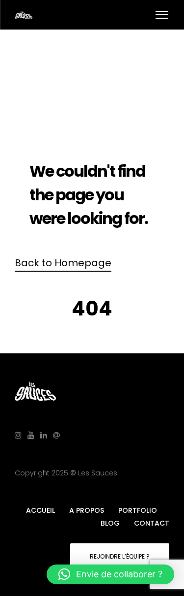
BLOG (110, 523)
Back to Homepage (63, 263)
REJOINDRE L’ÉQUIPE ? (120, 556)
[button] (110, 574)
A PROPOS (86, 510)
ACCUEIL (40, 510)
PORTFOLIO (137, 510)
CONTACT (151, 523)
